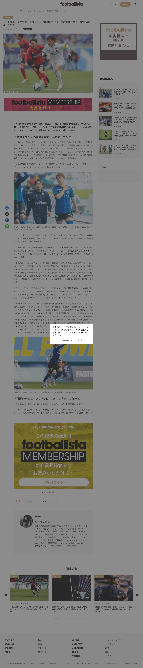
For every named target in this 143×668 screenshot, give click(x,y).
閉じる (80, 341)
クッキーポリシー (67, 341)
